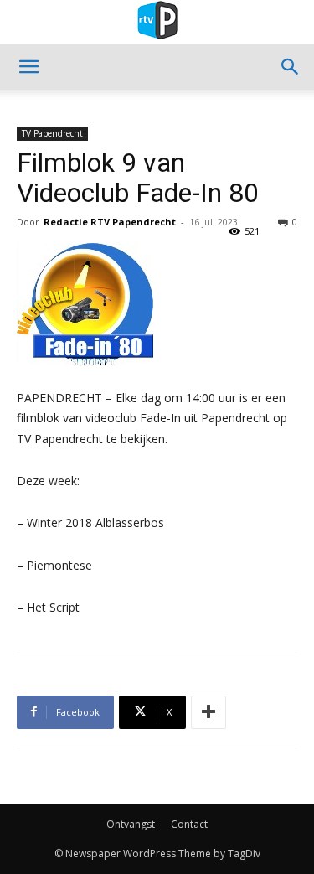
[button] (28, 67)
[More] (208, 712)
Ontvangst (130, 824)
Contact (189, 824)
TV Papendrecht (52, 133)
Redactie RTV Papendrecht (110, 221)
